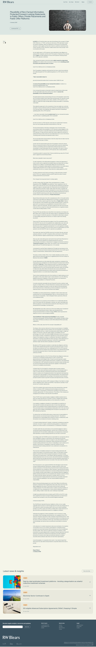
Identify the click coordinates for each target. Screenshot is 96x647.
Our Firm (60, 625)
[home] (8, 2)
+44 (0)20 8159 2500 (45, 625)
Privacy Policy (79, 626)
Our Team (60, 626)
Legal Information (80, 625)
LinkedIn (42, 627)
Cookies (78, 627)
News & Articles (62, 627)
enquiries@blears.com (45, 626)
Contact (60, 629)
